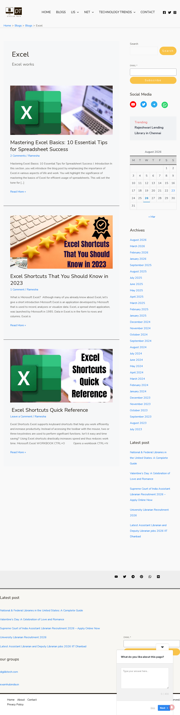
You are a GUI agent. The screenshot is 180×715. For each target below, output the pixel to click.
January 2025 (138, 316)
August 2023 (138, 423)
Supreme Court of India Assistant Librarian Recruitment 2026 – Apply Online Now (150, 494)
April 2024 (136, 372)
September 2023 (141, 417)
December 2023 (140, 398)
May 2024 (136, 366)
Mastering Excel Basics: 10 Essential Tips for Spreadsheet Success (58, 146)
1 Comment (17, 289)
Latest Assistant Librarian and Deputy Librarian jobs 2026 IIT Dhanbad (148, 530)
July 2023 (136, 429)
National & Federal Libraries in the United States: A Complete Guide (149, 457)
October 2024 (139, 335)
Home (46, 12)
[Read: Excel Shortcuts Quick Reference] (61, 375)
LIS (73, 12)
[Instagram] (174, 12)
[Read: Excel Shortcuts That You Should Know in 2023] (61, 242)
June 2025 (136, 284)
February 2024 (139, 385)
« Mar (152, 217)
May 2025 (136, 290)
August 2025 (138, 271)
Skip (152, 707)
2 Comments (18, 156)
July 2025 (136, 278)
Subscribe (153, 80)
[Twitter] (169, 12)
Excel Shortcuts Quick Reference (49, 410)
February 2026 (139, 252)
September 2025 (141, 265)
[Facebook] (164, 12)
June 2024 (136, 360)
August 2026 (138, 240)
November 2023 (140, 404)
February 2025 (139, 309)
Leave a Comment (21, 416)
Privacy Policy (15, 704)
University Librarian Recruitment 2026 (23, 637)
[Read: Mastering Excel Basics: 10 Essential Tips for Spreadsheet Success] (61, 110)
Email (133, 65)
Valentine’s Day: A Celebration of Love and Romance (32, 619)
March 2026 (137, 246)
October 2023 (139, 410)
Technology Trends (115, 12)
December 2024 (140, 322)
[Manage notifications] (172, 707)
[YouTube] (133, 104)
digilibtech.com (9, 672)
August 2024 (138, 347)
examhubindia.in (9, 684)
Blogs (61, 12)
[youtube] (116, 576)
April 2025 (136, 297)
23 (173, 191)
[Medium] (158, 576)
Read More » (18, 191)
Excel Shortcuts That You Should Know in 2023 (59, 280)
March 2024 (137, 379)
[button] (77, 12)
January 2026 (138, 259)
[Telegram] (154, 104)
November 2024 (140, 328)
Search (134, 44)
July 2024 (136, 353)
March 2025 (137, 303)
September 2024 (141, 341)
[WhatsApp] (165, 105)
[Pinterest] (141, 576)
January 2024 (138, 391)
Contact (148, 12)
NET (87, 12)
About (21, 699)
